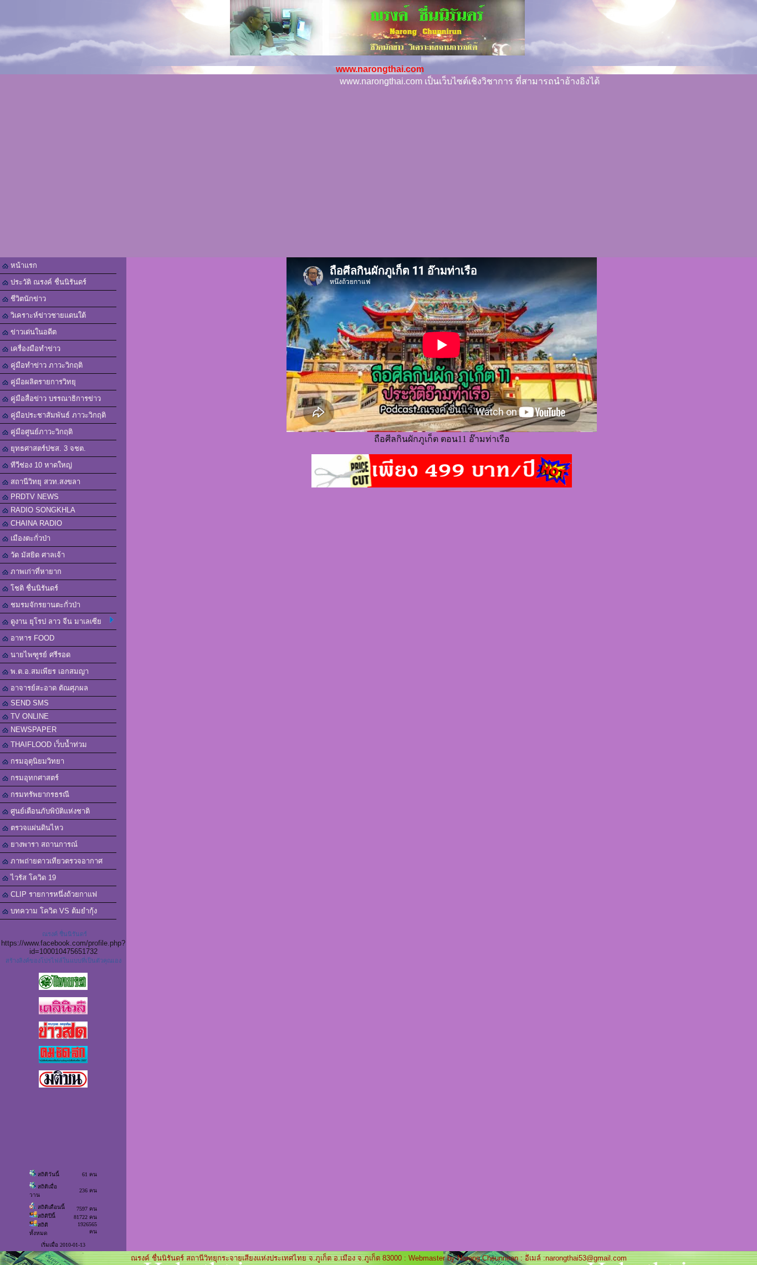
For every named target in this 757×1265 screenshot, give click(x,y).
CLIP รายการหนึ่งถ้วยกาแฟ (52, 894)
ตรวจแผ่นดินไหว (35, 828)
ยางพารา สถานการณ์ (43, 844)
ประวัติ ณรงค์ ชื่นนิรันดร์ (47, 282)
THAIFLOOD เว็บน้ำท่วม (47, 744)
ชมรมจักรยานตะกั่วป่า (44, 605)
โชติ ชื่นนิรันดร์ (33, 588)
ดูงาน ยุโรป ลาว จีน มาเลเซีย (54, 621)
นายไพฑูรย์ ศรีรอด (39, 655)
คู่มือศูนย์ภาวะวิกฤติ (40, 432)
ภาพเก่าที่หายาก (35, 571)
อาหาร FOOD (31, 638)
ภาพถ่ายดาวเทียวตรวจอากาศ (55, 861)
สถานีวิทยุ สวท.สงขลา (44, 481)
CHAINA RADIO (35, 523)
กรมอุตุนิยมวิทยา (36, 761)
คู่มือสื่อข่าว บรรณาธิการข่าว (54, 398)
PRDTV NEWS (33, 496)
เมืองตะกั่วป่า (29, 538)
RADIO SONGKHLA (41, 510)
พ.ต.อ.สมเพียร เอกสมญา (48, 671)
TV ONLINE (28, 716)
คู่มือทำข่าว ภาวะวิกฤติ (45, 365)
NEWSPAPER (32, 729)
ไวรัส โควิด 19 (32, 877)
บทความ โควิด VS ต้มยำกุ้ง (52, 911)
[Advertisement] (378, 174)
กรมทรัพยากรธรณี (38, 794)
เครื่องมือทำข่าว (34, 348)
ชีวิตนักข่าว (27, 298)
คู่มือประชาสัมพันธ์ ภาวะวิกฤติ (57, 415)
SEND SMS (28, 703)
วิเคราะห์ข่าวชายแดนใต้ (47, 315)
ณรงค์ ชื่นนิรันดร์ (64, 934)
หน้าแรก (22, 265)
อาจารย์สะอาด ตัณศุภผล (48, 688)
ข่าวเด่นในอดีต (32, 332)
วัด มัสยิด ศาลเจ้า (36, 555)
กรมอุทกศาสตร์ (33, 778)
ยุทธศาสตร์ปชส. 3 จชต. (47, 448)
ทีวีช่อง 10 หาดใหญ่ (40, 465)
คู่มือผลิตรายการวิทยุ (42, 382)
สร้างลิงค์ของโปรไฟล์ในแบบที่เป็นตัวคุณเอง (63, 960)
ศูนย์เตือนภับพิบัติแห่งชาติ (49, 811)
